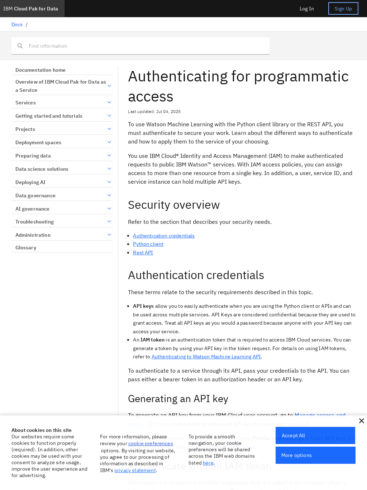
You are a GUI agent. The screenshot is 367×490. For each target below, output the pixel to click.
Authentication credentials (164, 235)
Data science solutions (41, 169)
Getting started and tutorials (48, 116)
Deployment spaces (38, 142)
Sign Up (343, 8)
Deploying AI (30, 182)
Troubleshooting (34, 221)
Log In (307, 8)
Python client (148, 244)
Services (25, 102)
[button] (361, 420)
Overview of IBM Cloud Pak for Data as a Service (60, 86)
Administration (33, 235)
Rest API (143, 252)
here (208, 463)
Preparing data (33, 155)
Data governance (35, 195)
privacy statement (135, 470)
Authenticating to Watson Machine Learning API (206, 356)
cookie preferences (150, 443)
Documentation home (40, 70)
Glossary (25, 247)
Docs (17, 24)
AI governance (32, 209)
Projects (25, 129)
